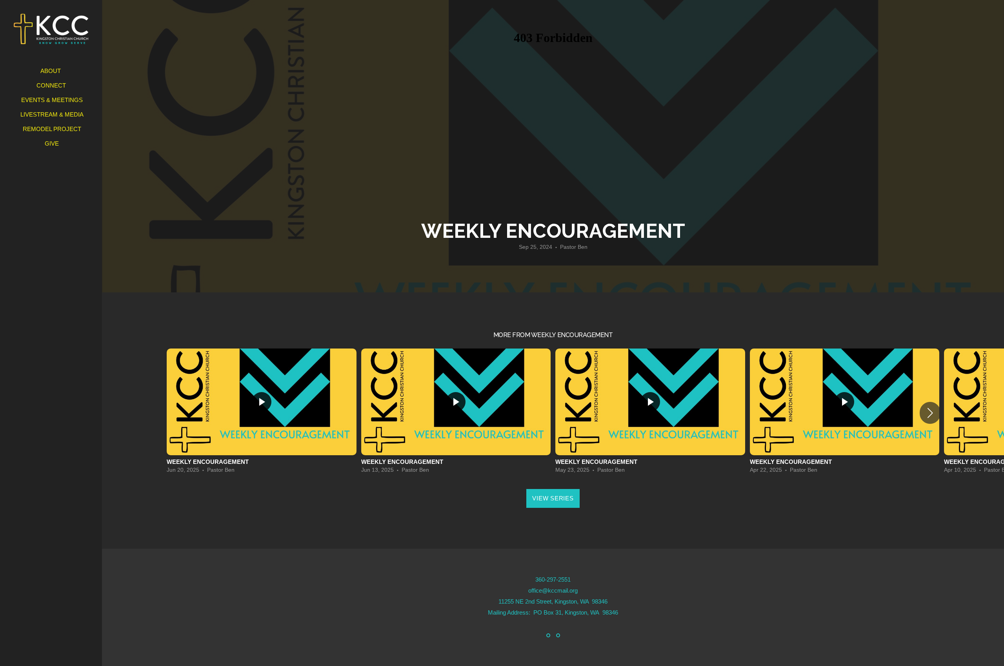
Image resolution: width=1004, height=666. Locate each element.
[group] (261, 413)
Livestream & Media (52, 114)
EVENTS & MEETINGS (52, 100)
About (51, 71)
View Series (552, 498)
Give (52, 143)
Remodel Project (52, 129)
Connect (51, 85)
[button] (930, 412)
